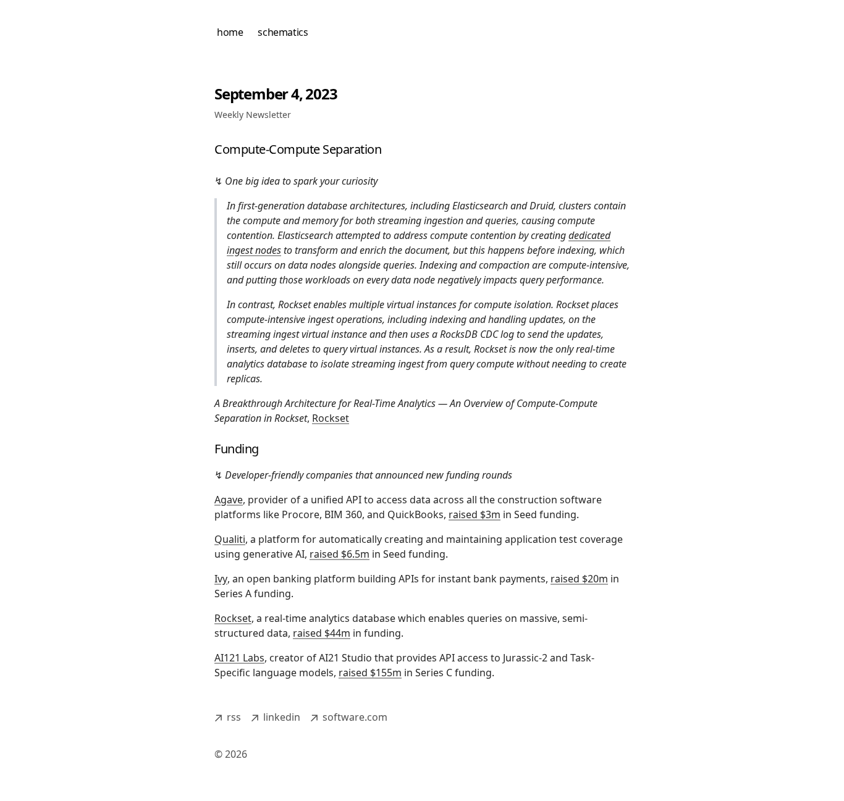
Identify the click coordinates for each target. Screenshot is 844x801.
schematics (283, 32)
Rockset (330, 418)
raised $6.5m (339, 554)
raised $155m (370, 672)
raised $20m (579, 578)
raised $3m (474, 514)
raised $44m (321, 633)
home (230, 32)
